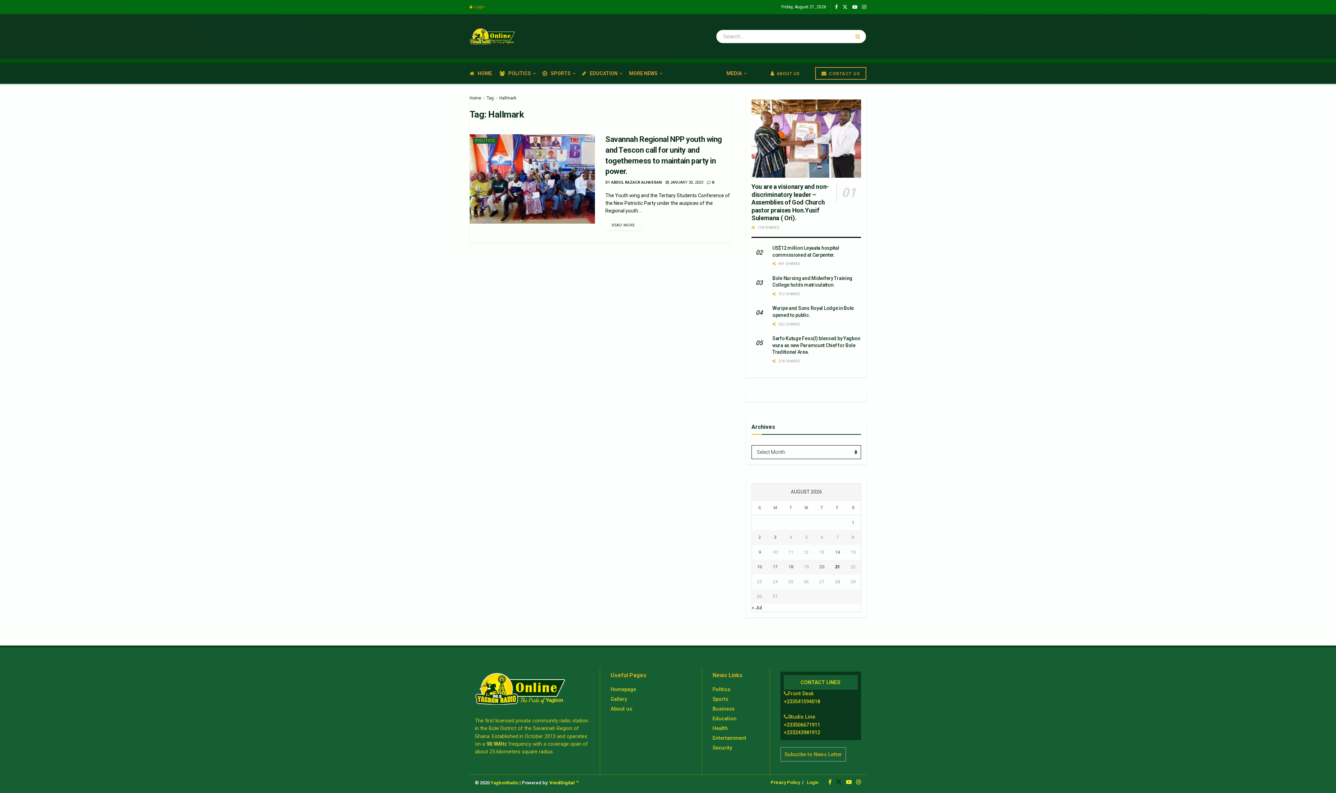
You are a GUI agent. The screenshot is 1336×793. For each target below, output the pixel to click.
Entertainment (729, 738)
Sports (561, 73)
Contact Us (844, 73)
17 (775, 566)
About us (621, 709)
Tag (490, 98)
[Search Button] (859, 36)
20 (821, 566)
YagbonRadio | (506, 782)
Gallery (619, 699)
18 (790, 566)
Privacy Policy (785, 782)
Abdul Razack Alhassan (636, 182)
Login (479, 7)
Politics (519, 73)
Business (723, 709)
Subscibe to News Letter (813, 754)
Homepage (623, 689)
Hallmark (507, 98)
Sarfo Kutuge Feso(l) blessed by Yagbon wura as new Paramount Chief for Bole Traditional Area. (816, 345)
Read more (623, 225)
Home (485, 73)
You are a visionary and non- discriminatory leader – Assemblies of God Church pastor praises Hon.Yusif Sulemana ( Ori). (790, 202)
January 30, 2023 (686, 182)
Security (722, 748)
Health (720, 728)
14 (837, 552)
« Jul (757, 607)
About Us (787, 73)
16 (759, 566)
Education (604, 73)
